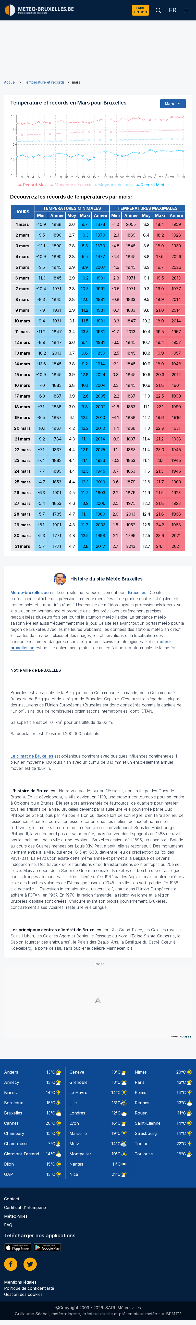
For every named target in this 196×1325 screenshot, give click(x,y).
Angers (11, 1072)
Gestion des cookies (23, 1294)
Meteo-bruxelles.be (29, 592)
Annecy (11, 1082)
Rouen (141, 1112)
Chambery (14, 1133)
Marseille (78, 1133)
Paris (139, 1082)
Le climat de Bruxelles (31, 756)
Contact (11, 1198)
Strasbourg (146, 1133)
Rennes (142, 1102)
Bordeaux (13, 1102)
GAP (8, 1174)
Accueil (10, 82)
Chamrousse (16, 1143)
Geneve (76, 1072)
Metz (74, 1143)
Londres (77, 1112)
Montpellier (80, 1153)
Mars (169, 103)
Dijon (9, 1164)
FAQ (8, 1224)
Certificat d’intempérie (25, 1207)
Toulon (142, 1143)
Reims (140, 1092)
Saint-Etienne (148, 1123)
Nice (73, 1174)
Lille (73, 1102)
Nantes (76, 1164)
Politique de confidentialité (29, 1288)
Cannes (11, 1123)
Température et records (44, 82)
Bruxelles (137, 592)
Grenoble (78, 1082)
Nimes (141, 1072)
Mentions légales (20, 1282)
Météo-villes (16, 1216)
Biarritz (11, 1092)
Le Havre (78, 1092)
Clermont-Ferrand (21, 1153)
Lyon (74, 1123)
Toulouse (144, 1153)
